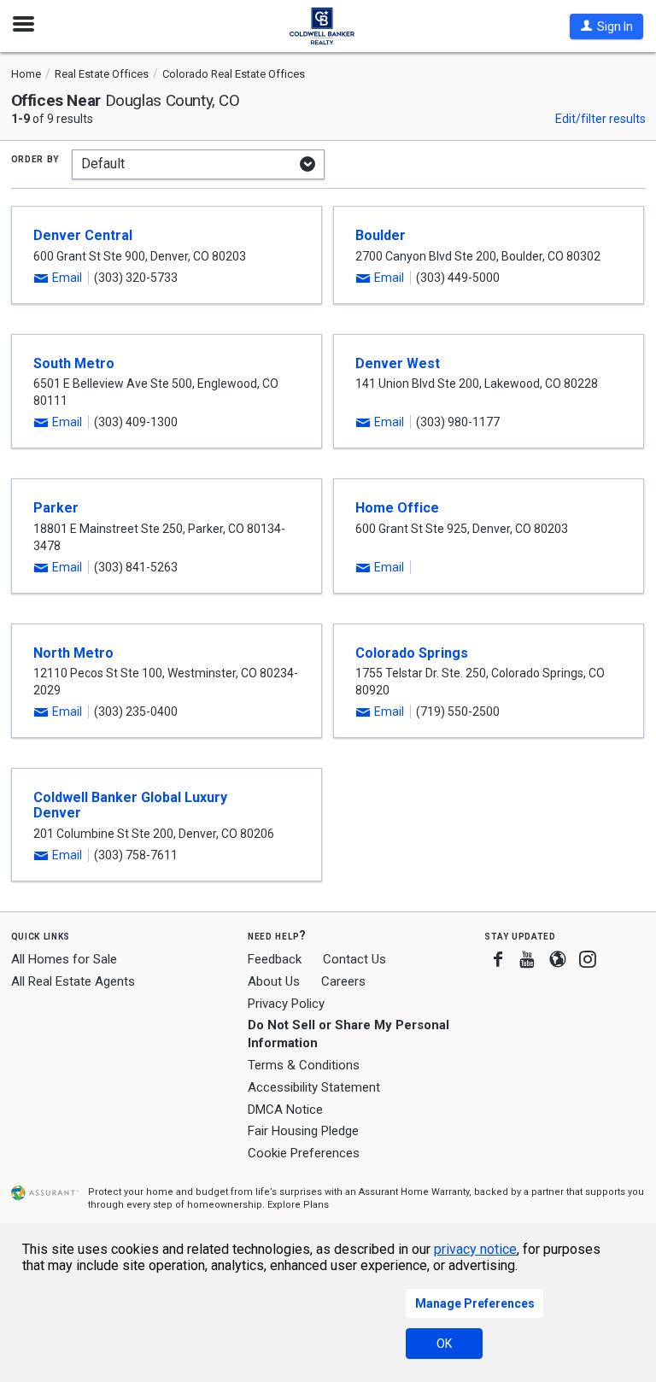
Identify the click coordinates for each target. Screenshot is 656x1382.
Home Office (397, 508)
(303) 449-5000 (458, 277)
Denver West (397, 363)
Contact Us (354, 959)
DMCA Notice (285, 1109)
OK (444, 1343)
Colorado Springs (411, 653)
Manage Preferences (475, 1303)
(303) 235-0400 (136, 711)
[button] (606, 26)
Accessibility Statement (314, 1087)
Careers (343, 981)
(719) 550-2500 (458, 711)
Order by (35, 158)
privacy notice (475, 1249)
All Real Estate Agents (73, 981)
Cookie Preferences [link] (304, 1153)
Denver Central (82, 235)
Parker (56, 508)
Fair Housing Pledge (303, 1131)
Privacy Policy (286, 1003)
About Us (274, 981)
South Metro (73, 363)
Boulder (380, 235)
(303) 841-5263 (136, 567)
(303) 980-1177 (458, 422)
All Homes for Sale (64, 959)
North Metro (73, 653)
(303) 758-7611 (136, 855)
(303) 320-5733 (136, 277)
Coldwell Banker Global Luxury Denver (130, 805)
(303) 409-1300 (136, 422)
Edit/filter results (600, 119)
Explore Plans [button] (298, 1204)
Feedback (275, 959)
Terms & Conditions (304, 1065)
